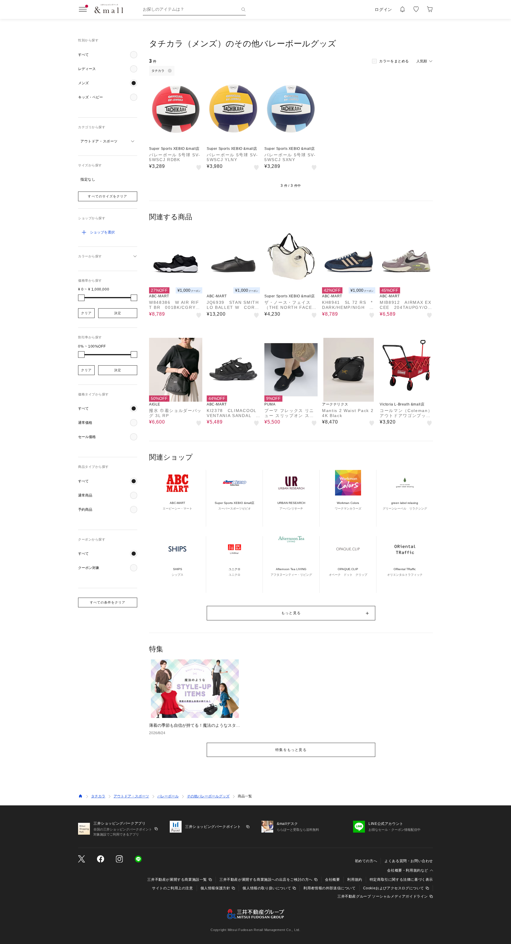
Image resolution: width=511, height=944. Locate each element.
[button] (107, 55)
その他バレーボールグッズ (208, 796)
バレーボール (168, 796)
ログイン (383, 9)
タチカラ (98, 796)
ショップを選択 (102, 232)
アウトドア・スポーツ (131, 796)
